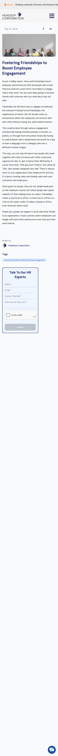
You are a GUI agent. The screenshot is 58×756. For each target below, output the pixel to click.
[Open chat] (52, 750)
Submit (20, 327)
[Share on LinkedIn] (50, 29)
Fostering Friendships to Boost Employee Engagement (24, 260)
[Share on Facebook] (43, 29)
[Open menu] (52, 16)
